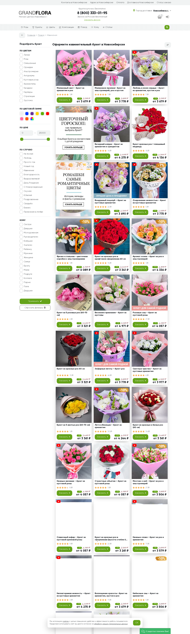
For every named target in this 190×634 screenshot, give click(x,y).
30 (109, 431)
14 (109, 151)
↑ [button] (175, 567)
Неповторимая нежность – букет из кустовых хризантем (73, 594)
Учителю (28, 245)
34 (147, 431)
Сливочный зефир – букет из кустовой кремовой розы (71, 538)
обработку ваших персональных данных (111, 624)
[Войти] (167, 17)
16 (147, 151)
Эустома (28, 100)
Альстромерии (31, 72)
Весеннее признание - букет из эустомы (110, 314)
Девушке (28, 229)
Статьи (108, 27)
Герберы (28, 92)
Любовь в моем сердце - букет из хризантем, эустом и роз (148, 89)
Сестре (27, 224)
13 (71, 375)
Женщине (28, 258)
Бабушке (28, 241)
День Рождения (31, 183)
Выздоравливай (32, 179)
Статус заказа (164, 3)
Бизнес (27, 208)
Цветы (52, 27)
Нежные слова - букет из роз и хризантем (148, 538)
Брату (27, 266)
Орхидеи (28, 67)
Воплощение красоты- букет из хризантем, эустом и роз (111, 594)
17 (147, 544)
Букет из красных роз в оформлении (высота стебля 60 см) (111, 539)
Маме (26, 270)
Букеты (38, 27)
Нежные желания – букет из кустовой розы (71, 482)
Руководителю (31, 237)
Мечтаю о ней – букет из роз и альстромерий (148, 482)
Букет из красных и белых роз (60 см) (148, 426)
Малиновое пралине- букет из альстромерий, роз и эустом (110, 89)
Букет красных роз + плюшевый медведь (149, 145)
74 (109, 263)
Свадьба (28, 204)
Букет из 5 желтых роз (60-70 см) (73, 425)
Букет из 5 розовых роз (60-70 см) (72, 314)
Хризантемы (30, 84)
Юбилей (28, 195)
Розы (26, 27)
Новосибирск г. (161, 11)
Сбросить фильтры (34, 308)
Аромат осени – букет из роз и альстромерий (148, 258)
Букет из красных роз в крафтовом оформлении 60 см (110, 258)
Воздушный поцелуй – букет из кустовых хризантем (110, 201)
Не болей (28, 154)
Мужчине (28, 253)
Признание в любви (33, 212)
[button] (155, 631)
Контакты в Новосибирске (74, 3)
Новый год (29, 166)
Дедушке (28, 291)
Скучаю (28, 191)
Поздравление (31, 199)
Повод (84, 27)
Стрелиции (29, 96)
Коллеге (28, 278)
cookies (66, 621)
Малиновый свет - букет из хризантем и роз (70, 89)
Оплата (120, 3)
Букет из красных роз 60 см (71, 369)
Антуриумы (29, 76)
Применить (33, 301)
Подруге (28, 274)
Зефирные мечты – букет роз (110, 369)
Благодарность (31, 175)
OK (136, 623)
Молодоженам (31, 233)
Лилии (27, 55)
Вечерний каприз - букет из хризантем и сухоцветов (109, 145)
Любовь (27, 158)
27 (147, 319)
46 (109, 375)
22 (109, 207)
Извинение (29, 170)
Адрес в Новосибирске (101, 3)
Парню (27, 282)
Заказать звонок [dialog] (92, 20)
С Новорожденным (33, 187)
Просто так (29, 162)
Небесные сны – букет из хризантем (145, 594)
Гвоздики (28, 88)
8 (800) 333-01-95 (92, 13)
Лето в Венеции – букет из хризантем (108, 426)
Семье (27, 262)
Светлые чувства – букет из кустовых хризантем (147, 370)
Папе (26, 287)
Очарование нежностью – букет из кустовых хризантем (149, 201)
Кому (96, 27)
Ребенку (28, 249)
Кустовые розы (31, 80)
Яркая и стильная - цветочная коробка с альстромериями (72, 258)
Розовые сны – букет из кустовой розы (145, 314)
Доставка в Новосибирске (140, 3)
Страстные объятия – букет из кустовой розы (110, 482)
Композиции (68, 27)
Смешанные (30, 63)
